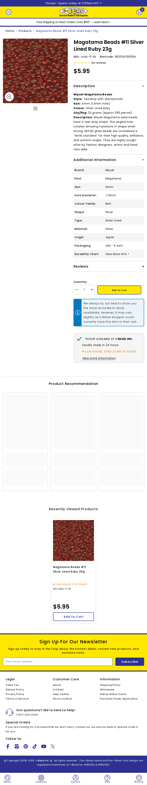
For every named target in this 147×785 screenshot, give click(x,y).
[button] (82, 63)
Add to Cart (119, 290)
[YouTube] (43, 746)
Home (10, 31)
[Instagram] (16, 746)
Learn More (101, 22)
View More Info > (117, 254)
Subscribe (129, 662)
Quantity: (80, 282)
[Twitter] (52, 746)
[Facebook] (7, 746)
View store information (99, 358)
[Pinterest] (25, 746)
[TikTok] (34, 746)
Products (25, 31)
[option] (35, 71)
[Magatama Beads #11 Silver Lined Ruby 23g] (73, 540)
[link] (25, 462)
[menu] (8, 12)
